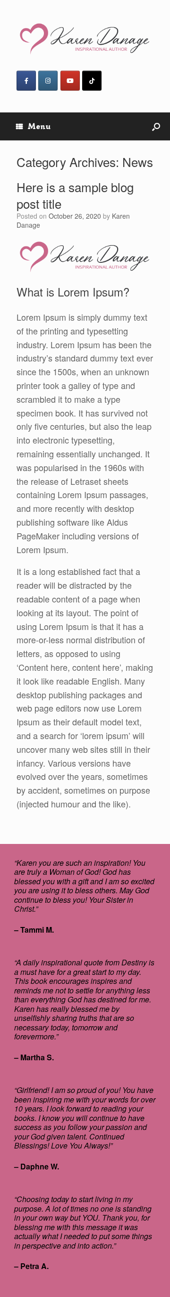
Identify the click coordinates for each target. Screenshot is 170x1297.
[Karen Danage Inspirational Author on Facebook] (26, 81)
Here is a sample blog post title (75, 195)
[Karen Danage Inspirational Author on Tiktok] (92, 81)
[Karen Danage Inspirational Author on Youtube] (70, 81)
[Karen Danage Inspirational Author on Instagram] (48, 81)
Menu (39, 126)
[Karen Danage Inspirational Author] (85, 38)
